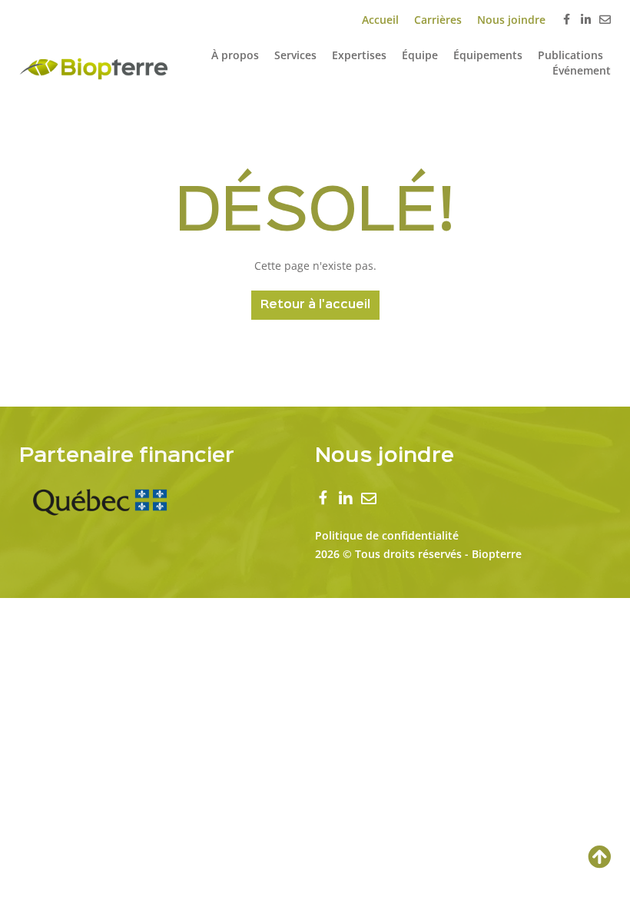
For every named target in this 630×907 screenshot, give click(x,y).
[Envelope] (605, 19)
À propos (235, 55)
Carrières (438, 19)
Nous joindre (511, 19)
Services (295, 55)
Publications (570, 55)
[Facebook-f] (566, 20)
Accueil (380, 19)
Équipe (420, 55)
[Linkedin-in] (586, 19)
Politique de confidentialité (387, 535)
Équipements (487, 55)
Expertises (359, 55)
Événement (581, 70)
